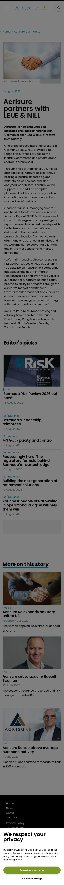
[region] (32, 856)
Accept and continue (32, 870)
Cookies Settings (32, 878)
